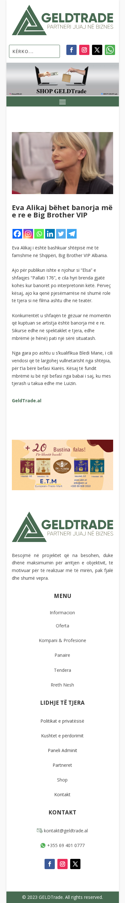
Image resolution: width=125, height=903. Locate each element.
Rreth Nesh (62, 685)
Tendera (62, 670)
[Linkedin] (50, 234)
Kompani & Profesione (62, 640)
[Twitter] (61, 234)
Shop (62, 780)
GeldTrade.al (26, 400)
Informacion (62, 612)
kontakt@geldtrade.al (65, 831)
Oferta (62, 626)
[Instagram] (28, 234)
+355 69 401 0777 (65, 845)
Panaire (62, 655)
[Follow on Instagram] (84, 50)
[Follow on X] (97, 50)
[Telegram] (72, 234)
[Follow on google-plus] (110, 50)
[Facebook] (17, 234)
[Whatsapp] (39, 234)
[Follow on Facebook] (71, 50)
